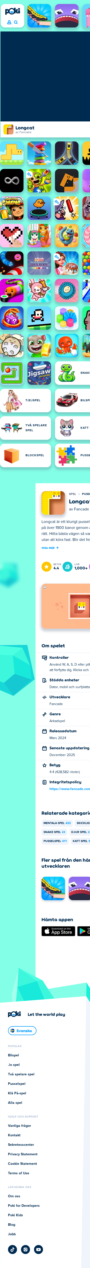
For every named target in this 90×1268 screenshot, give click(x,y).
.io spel (14, 1065)
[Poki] (12, 11)
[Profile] (9, 22)
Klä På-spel (17, 1093)
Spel (72, 494)
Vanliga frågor (19, 1126)
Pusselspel (55, 841)
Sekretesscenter (21, 1145)
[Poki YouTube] (38, 1249)
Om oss (14, 1196)
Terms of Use (18, 1173)
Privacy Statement (23, 1154)
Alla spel (15, 1103)
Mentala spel (57, 823)
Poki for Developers (24, 1206)
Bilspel (13, 1055)
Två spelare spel (21, 1074)
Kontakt (14, 1135)
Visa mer (48, 547)
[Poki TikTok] (12, 1249)
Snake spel (54, 832)
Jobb (12, 1234)
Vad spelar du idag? (15, 22)
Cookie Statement (22, 1164)
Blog (11, 1225)
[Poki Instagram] (25, 1249)
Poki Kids (15, 1215)
